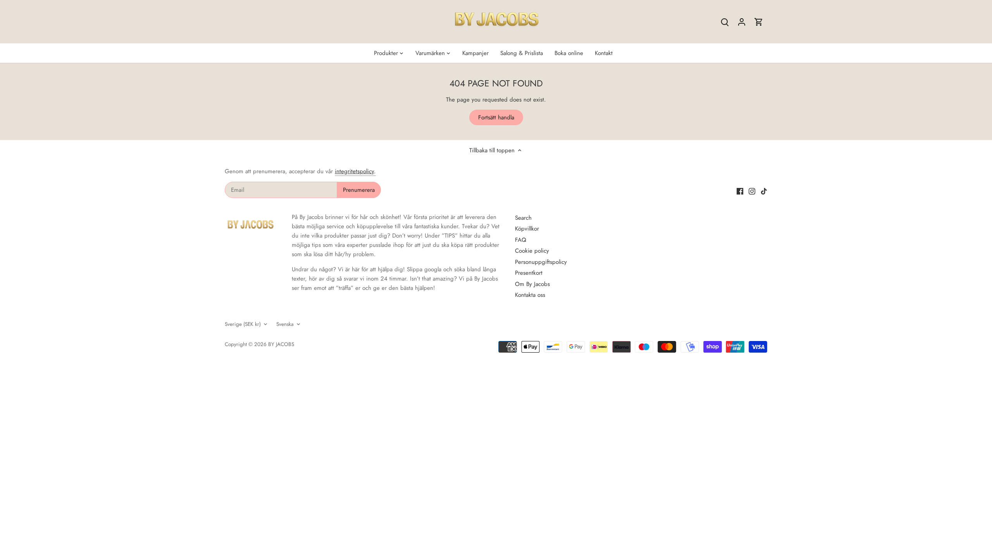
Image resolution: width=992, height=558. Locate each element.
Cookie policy (532, 250)
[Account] (741, 22)
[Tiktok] (764, 191)
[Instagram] (752, 191)
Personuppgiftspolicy (541, 262)
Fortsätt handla (496, 117)
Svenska (285, 324)
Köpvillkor (527, 228)
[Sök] (724, 22)
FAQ (520, 240)
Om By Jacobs (532, 284)
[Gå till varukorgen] (758, 22)
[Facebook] (740, 191)
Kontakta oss (530, 295)
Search (523, 218)
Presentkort (528, 273)
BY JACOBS (281, 344)
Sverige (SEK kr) (243, 324)
